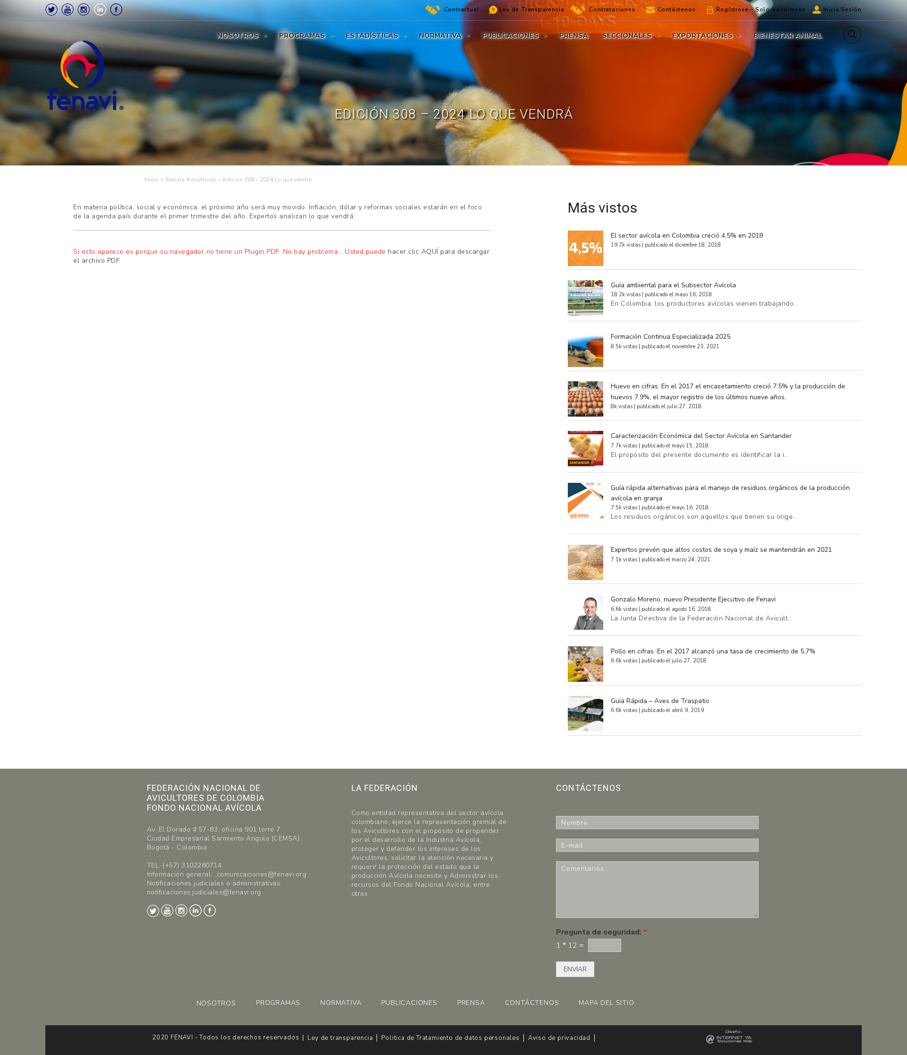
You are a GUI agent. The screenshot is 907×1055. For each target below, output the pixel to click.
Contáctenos (677, 9)
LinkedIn (100, 9)
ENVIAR (575, 969)
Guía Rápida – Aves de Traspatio (660, 700)
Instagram (83, 9)
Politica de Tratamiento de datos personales (450, 1038)
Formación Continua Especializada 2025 (670, 336)
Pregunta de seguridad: (601, 932)
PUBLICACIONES (409, 1002)
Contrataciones (612, 9)
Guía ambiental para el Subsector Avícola (673, 285)
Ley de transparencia (340, 1038)
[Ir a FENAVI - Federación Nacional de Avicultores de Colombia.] (152, 179)
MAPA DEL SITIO (606, 1002)
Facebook (116, 9)
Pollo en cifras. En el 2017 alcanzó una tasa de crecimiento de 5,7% (713, 651)
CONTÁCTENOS (532, 1002)
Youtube (67, 9)
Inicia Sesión (842, 9)
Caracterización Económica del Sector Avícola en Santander (701, 435)
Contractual (461, 9)
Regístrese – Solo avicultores (760, 9)
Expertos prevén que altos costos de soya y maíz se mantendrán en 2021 (721, 549)
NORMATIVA (340, 1002)
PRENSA (471, 1002)
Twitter (51, 9)
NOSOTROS (216, 1003)
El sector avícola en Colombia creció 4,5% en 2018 (687, 235)
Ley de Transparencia (531, 9)
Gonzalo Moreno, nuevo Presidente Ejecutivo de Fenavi (693, 599)
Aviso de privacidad (559, 1038)
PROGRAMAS (278, 1002)
